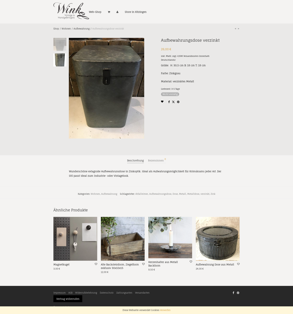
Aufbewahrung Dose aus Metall (215, 264)
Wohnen (66, 28)
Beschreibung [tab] (135, 160)
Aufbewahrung (82, 28)
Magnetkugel (61, 264)
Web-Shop (95, 11)
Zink (213, 194)
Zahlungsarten (124, 292)
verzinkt (205, 194)
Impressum (59, 292)
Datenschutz (107, 292)
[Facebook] (233, 292)
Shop (56, 28)
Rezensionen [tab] (157, 160)
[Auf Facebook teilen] (169, 101)
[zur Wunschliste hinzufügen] (163, 101)
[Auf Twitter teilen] (173, 101)
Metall (182, 194)
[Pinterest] (238, 292)
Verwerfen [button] (165, 310)
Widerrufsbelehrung (86, 292)
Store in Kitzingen (135, 11)
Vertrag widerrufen (67, 299)
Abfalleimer (141, 194)
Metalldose (193, 194)
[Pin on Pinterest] (178, 101)
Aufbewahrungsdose (160, 194)
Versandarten (142, 292)
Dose (175, 194)
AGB (70, 292)
